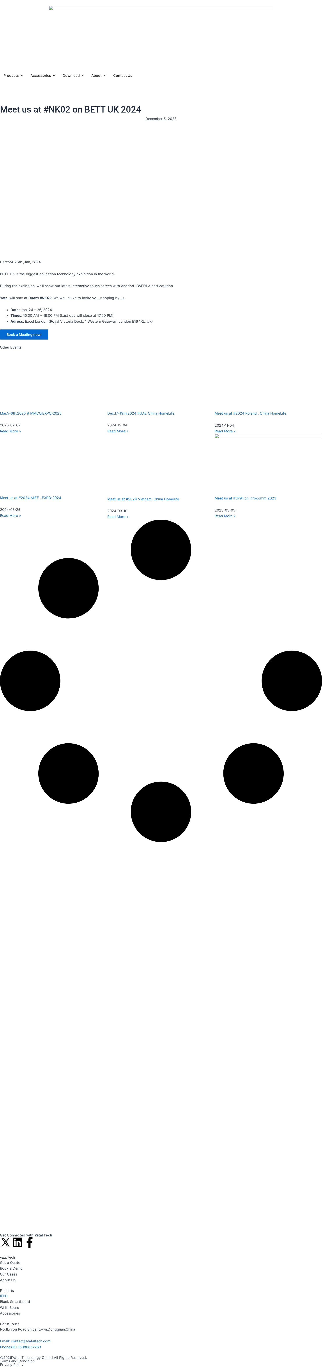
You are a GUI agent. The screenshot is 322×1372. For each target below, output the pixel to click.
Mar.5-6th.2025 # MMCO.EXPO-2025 (31, 413)
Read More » (10, 431)
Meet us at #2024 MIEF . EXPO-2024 (30, 497)
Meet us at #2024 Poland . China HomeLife (250, 413)
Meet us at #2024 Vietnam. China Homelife (143, 499)
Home (5, 94)
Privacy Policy (11, 1364)
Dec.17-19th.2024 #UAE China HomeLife (140, 413)
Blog (18, 94)
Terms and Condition (17, 1361)
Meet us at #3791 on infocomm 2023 (245, 498)
